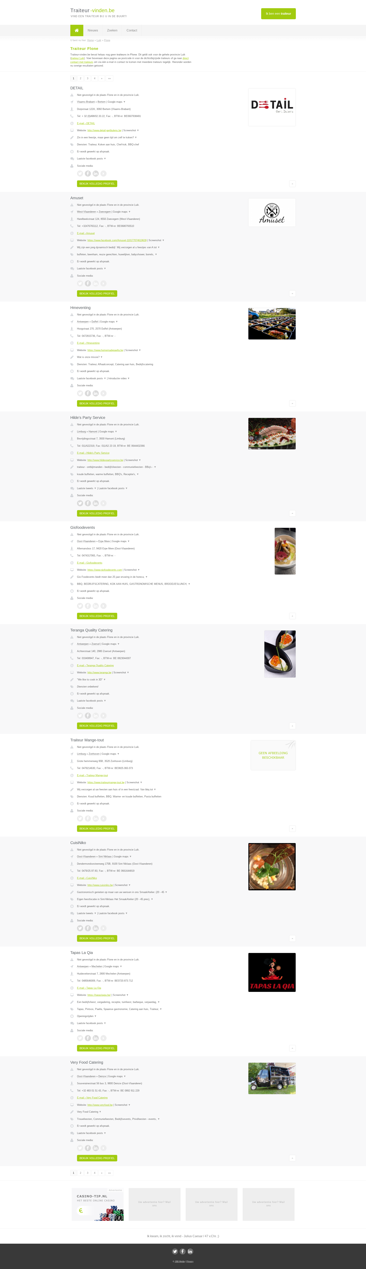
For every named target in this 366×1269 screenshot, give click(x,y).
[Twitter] (175, 1251)
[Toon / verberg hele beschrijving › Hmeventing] (135, 357)
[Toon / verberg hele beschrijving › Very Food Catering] (135, 1112)
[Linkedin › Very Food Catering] (96, 1148)
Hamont (93, 431)
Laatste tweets (86, 488)
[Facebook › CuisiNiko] (88, 928)
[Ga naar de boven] (292, 183)
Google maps (117, 101)
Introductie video (119, 378)
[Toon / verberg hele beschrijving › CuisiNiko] (135, 892)
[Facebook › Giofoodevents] (88, 606)
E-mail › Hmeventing (88, 343)
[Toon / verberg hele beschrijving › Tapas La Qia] (135, 1002)
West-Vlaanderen (86, 211)
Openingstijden (87, 1016)
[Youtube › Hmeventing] (103, 393)
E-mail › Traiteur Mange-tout (92, 775)
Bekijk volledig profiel (97, 183)
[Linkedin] (190, 1251)
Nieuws (93, 30)
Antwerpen (83, 321)
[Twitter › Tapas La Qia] (80, 1038)
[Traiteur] (76, 30)
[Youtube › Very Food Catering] (103, 1148)
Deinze (102, 1076)
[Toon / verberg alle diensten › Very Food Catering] (135, 1119)
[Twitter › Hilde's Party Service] (80, 503)
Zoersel (96, 644)
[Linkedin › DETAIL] (96, 173)
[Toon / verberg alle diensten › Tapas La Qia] (135, 1009)
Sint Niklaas (105, 856)
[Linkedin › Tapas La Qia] (96, 1038)
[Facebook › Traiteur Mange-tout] (88, 818)
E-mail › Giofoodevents (89, 562)
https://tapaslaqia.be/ (99, 995)
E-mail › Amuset (86, 233)
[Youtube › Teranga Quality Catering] (103, 716)
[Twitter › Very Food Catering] (80, 1148)
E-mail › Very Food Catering (92, 1097)
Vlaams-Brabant (86, 101)
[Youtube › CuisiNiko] (103, 928)
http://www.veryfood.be (100, 1104)
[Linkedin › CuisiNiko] (96, 928)
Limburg (81, 431)
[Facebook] (183, 1251)
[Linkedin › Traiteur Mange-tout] (96, 818)
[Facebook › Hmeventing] (88, 393)
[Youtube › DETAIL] (103, 173)
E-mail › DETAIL (86, 123)
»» (109, 78)
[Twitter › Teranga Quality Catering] (80, 716)
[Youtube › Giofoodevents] (103, 606)
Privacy (189, 1261)
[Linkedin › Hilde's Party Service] (96, 503)
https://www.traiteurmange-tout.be (105, 782)
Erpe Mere (104, 541)
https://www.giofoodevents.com (104, 569)
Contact (132, 30)
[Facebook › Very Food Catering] (88, 1148)
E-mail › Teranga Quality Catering (95, 665)
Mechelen (97, 966)
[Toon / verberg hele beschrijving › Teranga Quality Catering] (135, 680)
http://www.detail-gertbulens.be (104, 130)
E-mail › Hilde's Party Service (93, 452)
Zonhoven (94, 753)
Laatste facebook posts (91, 158)
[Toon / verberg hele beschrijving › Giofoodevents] (135, 577)
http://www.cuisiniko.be (100, 885)
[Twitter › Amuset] (80, 283)
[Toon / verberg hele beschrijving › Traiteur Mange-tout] (135, 789)
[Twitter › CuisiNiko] (80, 928)
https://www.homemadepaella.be (105, 350)
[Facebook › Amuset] (88, 283)
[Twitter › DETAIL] (80, 173)
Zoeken (112, 30)
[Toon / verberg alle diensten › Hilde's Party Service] (135, 474)
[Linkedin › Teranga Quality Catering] (96, 716)
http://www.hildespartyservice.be (105, 460)
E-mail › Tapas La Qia (89, 988)
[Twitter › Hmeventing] (80, 393)
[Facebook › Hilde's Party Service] (88, 503)
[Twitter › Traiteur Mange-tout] (80, 818)
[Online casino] (100, 1205)
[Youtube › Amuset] (103, 283)
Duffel (95, 321)
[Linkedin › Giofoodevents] (96, 606)
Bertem (102, 101)
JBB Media (180, 1261)
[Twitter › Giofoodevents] (80, 606)
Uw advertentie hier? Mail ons (154, 1204)
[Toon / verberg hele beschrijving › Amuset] (135, 247)
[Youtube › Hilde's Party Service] (103, 503)
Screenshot (131, 130)
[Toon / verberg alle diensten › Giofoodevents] (135, 584)
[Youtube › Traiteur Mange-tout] (103, 818)
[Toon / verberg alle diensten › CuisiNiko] (135, 899)
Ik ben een (278, 13)
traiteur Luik (77, 58)
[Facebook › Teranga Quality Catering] (88, 716)
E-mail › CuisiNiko (87, 878)
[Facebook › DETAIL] (88, 173)
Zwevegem (105, 211)
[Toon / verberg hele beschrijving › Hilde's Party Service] (135, 467)
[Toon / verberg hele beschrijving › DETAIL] (135, 137)
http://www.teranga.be (99, 672)
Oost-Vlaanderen (86, 541)
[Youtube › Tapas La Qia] (103, 1038)
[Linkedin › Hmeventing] (96, 393)
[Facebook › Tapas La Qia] (88, 1038)
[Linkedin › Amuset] (96, 283)
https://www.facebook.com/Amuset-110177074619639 (117, 240)
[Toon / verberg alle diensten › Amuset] (135, 254)
